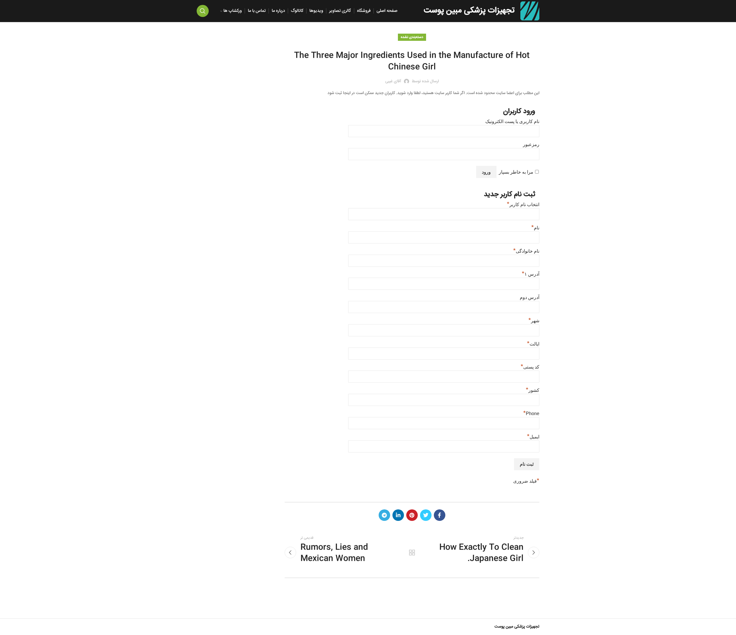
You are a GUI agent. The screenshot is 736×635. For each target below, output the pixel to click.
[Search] (203, 11)
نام (535, 227)
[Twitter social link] (426, 515)
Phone (531, 413)
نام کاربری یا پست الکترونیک (512, 121)
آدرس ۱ (530, 274)
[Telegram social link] (384, 515)
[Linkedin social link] (398, 515)
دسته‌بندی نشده (412, 37)
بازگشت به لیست (412, 552)
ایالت (533, 344)
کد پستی (530, 366)
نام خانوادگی (526, 251)
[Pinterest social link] (412, 515)
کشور (532, 390)
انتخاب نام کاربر (523, 204)
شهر (533, 320)
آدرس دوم (529, 297)
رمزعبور (531, 144)
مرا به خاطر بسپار (516, 172)
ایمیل (533, 436)
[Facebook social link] (439, 515)
